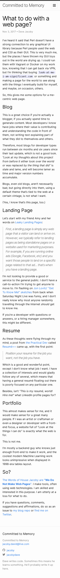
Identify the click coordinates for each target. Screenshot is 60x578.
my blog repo (21, 510)
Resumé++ (9, 346)
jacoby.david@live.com (15, 544)
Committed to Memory (23, 5)
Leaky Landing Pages (28, 222)
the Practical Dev (37, 342)
